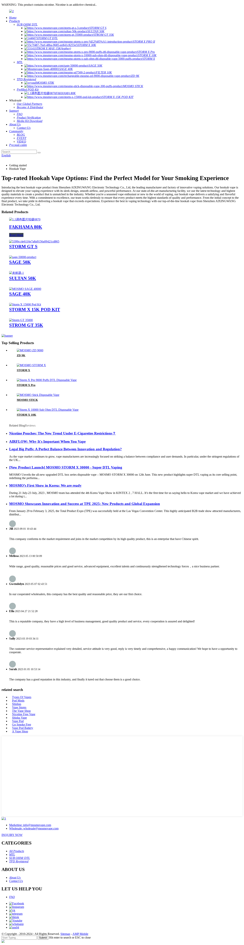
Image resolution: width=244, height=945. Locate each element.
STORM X (23, 370)
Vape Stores (19, 707)
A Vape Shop (20, 731)
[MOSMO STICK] (38, 394)
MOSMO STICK (27, 399)
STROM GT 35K (26, 325)
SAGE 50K (20, 262)
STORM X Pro (26, 385)
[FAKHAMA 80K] (24, 219)
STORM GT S (23, 246)
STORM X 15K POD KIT (34, 309)
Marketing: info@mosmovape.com (30, 825)
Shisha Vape (19, 717)
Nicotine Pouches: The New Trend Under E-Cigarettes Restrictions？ (62, 433)
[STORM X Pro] (47, 380)
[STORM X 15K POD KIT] (25, 304)
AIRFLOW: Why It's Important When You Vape (47, 441)
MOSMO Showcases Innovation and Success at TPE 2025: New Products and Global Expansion (84, 504)
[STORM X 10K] (48, 409)
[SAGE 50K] (22, 257)
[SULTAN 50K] (16, 272)
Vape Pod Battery (22, 728)
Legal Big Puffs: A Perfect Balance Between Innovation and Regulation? (65, 449)
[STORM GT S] (34, 241)
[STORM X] (31, 365)
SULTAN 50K (22, 278)
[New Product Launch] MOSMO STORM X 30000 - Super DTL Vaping (65, 467)
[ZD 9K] (30, 350)
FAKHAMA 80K (25, 226)
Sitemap (65, 933)
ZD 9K (21, 355)
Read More (16, 235)
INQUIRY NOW (12, 835)
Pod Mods (18, 700)
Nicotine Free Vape (23, 714)
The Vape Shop (21, 710)
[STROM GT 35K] (21, 320)
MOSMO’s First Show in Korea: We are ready (45, 485)
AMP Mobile (80, 933)
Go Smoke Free (21, 724)
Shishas (16, 704)
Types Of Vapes (21, 697)
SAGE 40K (20, 293)
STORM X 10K (26, 414)
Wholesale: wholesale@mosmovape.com (34, 828)
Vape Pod (18, 721)
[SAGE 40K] (25, 288)
